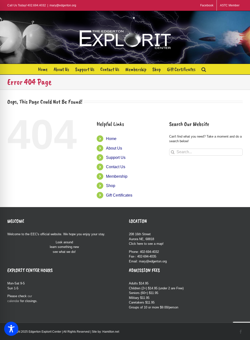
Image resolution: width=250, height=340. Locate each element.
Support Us (115, 157)
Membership (116, 176)
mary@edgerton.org (63, 5)
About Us (114, 148)
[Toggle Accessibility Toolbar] (11, 328)
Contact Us (115, 167)
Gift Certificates (119, 195)
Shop (110, 186)
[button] (203, 69)
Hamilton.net (110, 331)
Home (111, 139)
